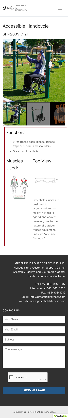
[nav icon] (60, 8)
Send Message (34, 390)
